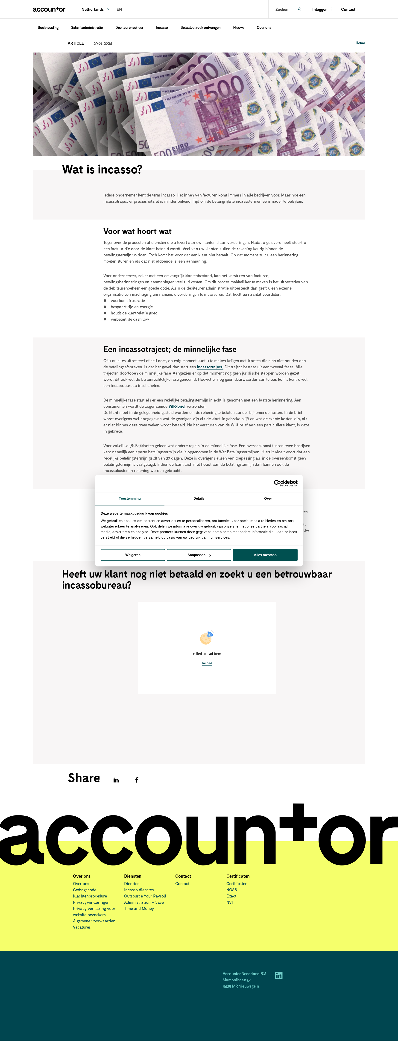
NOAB (231, 889)
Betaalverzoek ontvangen (200, 27)
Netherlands (93, 9)
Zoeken (281, 9)
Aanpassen (196, 555)
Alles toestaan (265, 555)
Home (360, 43)
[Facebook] (136, 780)
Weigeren (132, 555)
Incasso (162, 27)
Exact (231, 895)
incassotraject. (210, 366)
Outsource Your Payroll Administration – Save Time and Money (145, 902)
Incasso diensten (139, 889)
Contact (348, 9)
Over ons (264, 27)
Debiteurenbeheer (129, 27)
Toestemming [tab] (130, 498)
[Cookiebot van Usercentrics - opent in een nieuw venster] (277, 483)
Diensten (132, 883)
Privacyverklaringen (91, 902)
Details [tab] (199, 498)
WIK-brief (178, 406)
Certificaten (236, 883)
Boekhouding (48, 27)
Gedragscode (84, 889)
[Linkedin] (116, 780)
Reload (207, 663)
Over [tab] (268, 498)
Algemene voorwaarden (94, 920)
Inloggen (319, 9)
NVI (229, 902)
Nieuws (238, 27)
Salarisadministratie (87, 27)
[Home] (49, 9)
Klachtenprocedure (90, 895)
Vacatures (82, 927)
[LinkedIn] (279, 976)
